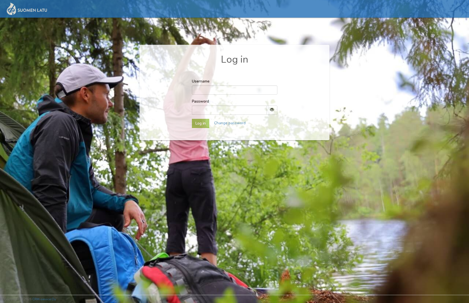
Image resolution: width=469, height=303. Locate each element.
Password (200, 101)
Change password (230, 123)
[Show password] (272, 110)
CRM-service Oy (44, 299)
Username (201, 81)
